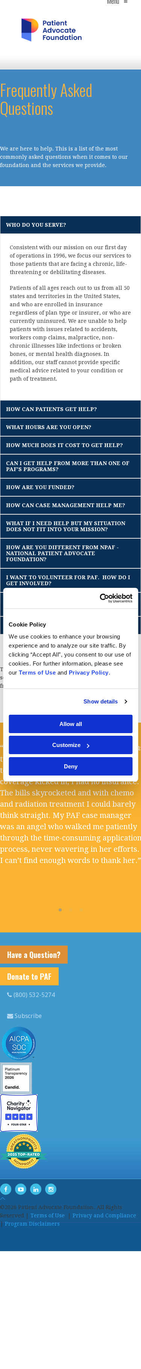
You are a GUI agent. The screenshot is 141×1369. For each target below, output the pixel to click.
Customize (66, 745)
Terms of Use (47, 1215)
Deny (70, 766)
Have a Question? (34, 954)
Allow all (70, 724)
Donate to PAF (29, 976)
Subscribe (27, 1016)
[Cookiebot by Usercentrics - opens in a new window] (100, 598)
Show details (100, 701)
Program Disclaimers (32, 1224)
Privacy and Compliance (104, 1215)
